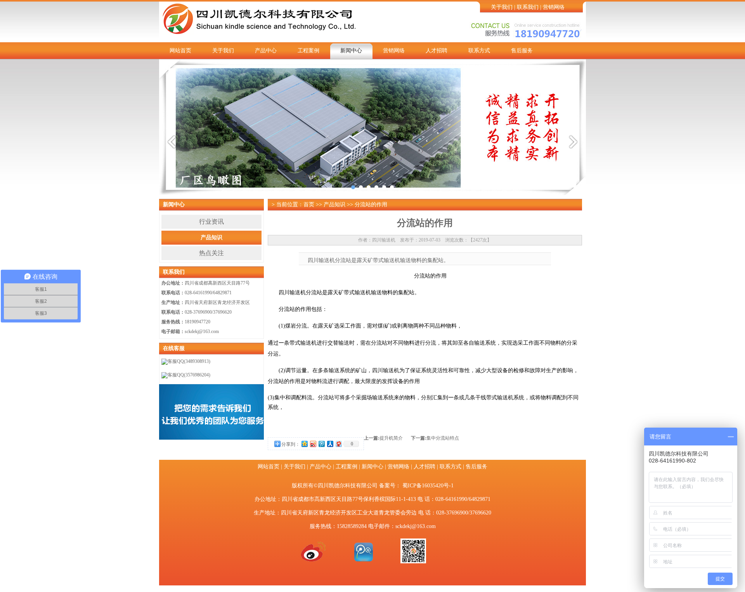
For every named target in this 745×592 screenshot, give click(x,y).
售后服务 (522, 51)
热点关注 (211, 253)
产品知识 (211, 237)
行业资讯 (211, 221)
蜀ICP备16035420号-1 (428, 485)
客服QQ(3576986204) (189, 375)
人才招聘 (436, 51)
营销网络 (554, 7)
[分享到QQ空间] (304, 444)
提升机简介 (391, 438)
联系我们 (528, 7)
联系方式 (479, 51)
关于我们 (502, 7)
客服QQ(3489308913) (189, 361)
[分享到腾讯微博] (321, 444)
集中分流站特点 (442, 438)
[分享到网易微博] (338, 444)
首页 (308, 204)
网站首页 (180, 51)
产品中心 (266, 51)
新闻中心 (351, 51)
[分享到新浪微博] (312, 444)
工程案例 (308, 51)
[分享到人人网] (330, 444)
